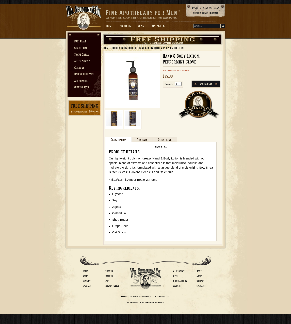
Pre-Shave (80, 41)
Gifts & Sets (81, 87)
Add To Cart (206, 84)
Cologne (79, 67)
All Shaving (81, 81)
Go (223, 26)
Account (177, 286)
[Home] (83, 25)
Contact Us (158, 26)
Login (195, 7)
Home (109, 26)
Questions (165, 140)
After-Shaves (82, 61)
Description (118, 140)
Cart (107, 281)
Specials (87, 286)
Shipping (109, 271)
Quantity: (169, 84)
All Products (179, 271)
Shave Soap (80, 48)
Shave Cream (81, 54)
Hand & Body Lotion (124, 48)
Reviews (142, 140)
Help (216, 7)
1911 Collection (180, 281)
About (85, 276)
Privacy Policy (112, 286)
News (141, 26)
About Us (125, 26)
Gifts (175, 276)
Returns (109, 276)
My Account (206, 7)
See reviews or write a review (176, 70)
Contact (86, 281)
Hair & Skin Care (84, 74)
